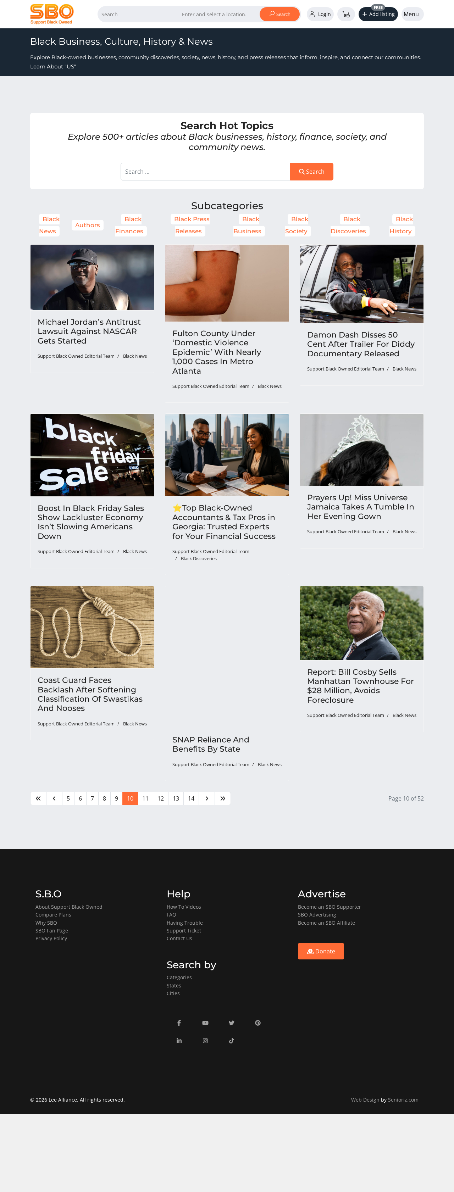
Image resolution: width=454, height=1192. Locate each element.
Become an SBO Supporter (329, 906)
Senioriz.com (403, 1099)
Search (282, 14)
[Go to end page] (223, 798)
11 (145, 798)
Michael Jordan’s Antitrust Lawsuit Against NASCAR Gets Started (89, 331)
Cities (173, 993)
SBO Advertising (317, 914)
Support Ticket (184, 930)
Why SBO (46, 922)
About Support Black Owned (69, 906)
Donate (324, 951)
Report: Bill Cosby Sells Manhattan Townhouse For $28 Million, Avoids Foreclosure (360, 686)
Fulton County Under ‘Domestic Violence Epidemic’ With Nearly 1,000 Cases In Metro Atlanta (216, 352)
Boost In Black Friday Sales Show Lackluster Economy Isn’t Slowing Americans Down (91, 522)
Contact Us (179, 938)
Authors (87, 225)
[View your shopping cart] (346, 14)
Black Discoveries (199, 558)
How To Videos (184, 906)
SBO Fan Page (51, 930)
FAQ (171, 914)
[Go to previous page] (54, 798)
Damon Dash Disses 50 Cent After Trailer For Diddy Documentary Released (361, 344)
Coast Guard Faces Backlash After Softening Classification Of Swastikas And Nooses (90, 694)
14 (191, 798)
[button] (378, 14)
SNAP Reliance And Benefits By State (210, 744)
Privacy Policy (51, 938)
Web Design (365, 1099)
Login (324, 14)
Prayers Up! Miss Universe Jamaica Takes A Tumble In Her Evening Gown (360, 507)
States (174, 985)
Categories (179, 977)
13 (176, 798)
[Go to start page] (38, 798)
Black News (135, 356)
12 (160, 798)
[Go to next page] (207, 798)
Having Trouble (185, 922)
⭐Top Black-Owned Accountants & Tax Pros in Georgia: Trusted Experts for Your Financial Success (224, 522)
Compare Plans (53, 914)
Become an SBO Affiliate (326, 922)
